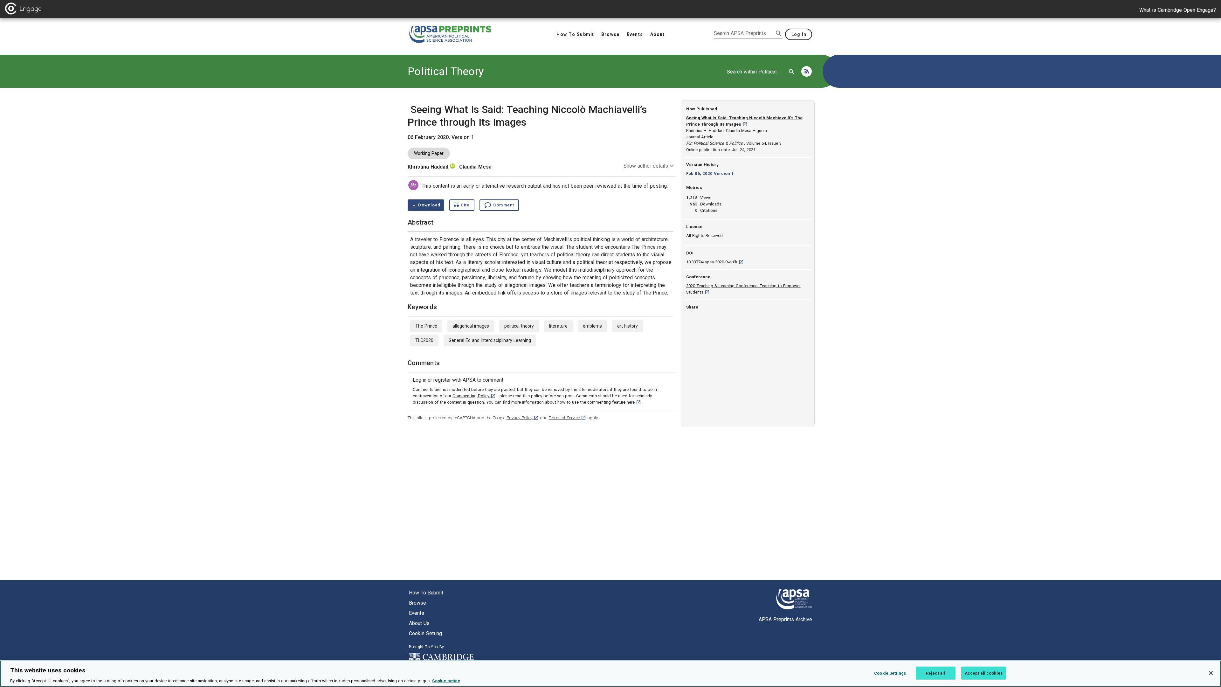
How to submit (426, 593)
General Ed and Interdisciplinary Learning (490, 340)
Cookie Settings (890, 672)
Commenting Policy (474, 395)
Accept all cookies (984, 672)
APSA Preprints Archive (785, 619)
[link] (458, 380)
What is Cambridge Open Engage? (1177, 10)
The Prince (426, 326)
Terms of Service (567, 417)
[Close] (1211, 673)
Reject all (935, 672)
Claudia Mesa (475, 167)
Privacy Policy (523, 417)
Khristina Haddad (428, 167)
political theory (519, 326)
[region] (610, 673)
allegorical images (470, 326)
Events (416, 613)
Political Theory (446, 71)
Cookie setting (425, 633)
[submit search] (779, 33)
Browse (417, 603)
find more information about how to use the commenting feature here (572, 402)
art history (627, 326)
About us (419, 623)
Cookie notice (446, 680)
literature (558, 326)
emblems (592, 326)
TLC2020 (424, 340)
